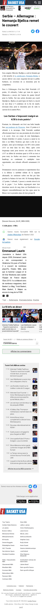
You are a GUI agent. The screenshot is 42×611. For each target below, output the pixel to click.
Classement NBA (7, 564)
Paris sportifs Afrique (27, 570)
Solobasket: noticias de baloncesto (28, 560)
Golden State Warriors (9, 525)
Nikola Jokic (24, 534)
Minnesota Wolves (8, 534)
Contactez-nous (11, 586)
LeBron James (25, 525)
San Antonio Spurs (8, 551)
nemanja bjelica (26, 300)
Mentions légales (8, 590)
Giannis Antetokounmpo (28, 548)
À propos (18, 590)
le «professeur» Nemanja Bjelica (26, 76)
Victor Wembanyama (27, 528)
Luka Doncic (24, 531)
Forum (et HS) (7, 339)
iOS (21, 501)
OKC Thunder (6, 548)
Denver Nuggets (7, 542)
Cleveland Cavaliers (8, 554)
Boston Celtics (7, 531)
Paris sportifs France (26, 567)
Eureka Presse (32, 601)
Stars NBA (23, 522)
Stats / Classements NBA (8, 560)
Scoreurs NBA (6, 570)
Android (33, 501)
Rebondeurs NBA (7, 573)
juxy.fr (21, 607)
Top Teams (6, 522)
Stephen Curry (24, 539)
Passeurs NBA (6, 576)
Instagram (30, 491)
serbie (36, 300)
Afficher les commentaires (21, 351)
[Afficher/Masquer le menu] (39, 2)
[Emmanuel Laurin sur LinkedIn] (7, 296)
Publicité (21, 586)
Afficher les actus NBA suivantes (19, 468)
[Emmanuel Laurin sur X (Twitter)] (3, 296)
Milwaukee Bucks (8, 536)
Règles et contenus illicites (25, 339)
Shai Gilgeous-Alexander (25, 555)
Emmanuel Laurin (13, 251)
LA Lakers (5, 528)
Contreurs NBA (7, 579)
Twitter (33, 31)
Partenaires (29, 586)
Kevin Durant (24, 545)
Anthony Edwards (25, 536)
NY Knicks (5, 539)
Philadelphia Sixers (8, 545)
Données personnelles (30, 590)
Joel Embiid (24, 551)
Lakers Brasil (24, 564)
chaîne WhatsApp (14, 235)
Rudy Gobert (24, 542)
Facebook (38, 31)
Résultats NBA (6, 567)
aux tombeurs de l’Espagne (15, 127)
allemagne (14, 300)
